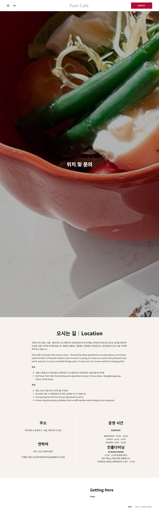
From (92, 496)
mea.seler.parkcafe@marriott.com (46, 457)
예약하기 (141, 5)
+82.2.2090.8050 (45, 451)
